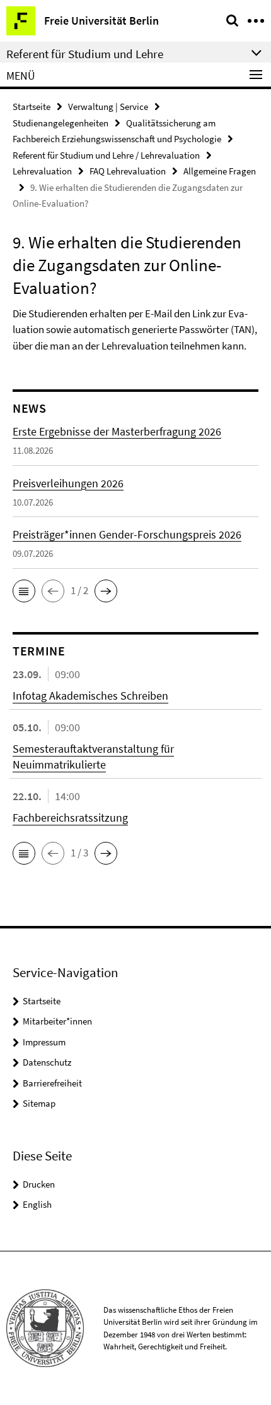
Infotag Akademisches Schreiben (90, 695)
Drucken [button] (39, 1184)
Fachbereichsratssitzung (70, 817)
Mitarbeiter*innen (57, 1021)
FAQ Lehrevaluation (127, 171)
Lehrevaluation (42, 171)
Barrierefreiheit (52, 1083)
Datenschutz (47, 1062)
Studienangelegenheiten (60, 123)
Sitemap (39, 1103)
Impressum (44, 1042)
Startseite (31, 106)
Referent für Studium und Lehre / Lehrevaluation (106, 155)
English (37, 1204)
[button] (24, 591)
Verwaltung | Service (108, 106)
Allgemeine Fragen (219, 171)
